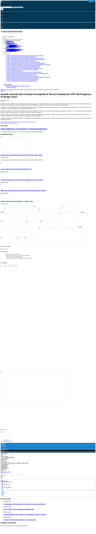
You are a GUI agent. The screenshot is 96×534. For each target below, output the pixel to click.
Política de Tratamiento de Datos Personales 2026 (17, 255)
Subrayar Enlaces (4, 464)
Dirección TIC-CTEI (9, 123)
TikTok (2, 450)
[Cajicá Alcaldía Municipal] (11, 31)
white (6, 463)
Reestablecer (4, 466)
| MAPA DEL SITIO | (7, 441)
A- (1, 457)
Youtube (3, 445)
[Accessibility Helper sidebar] (4, 453)
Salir (2, 454)
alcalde (24, 107)
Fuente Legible (4, 459)
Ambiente (11, 89)
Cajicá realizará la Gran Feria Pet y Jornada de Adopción (24, 129)
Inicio (2, 89)
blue (13, 463)
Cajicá (63, 111)
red (16, 463)
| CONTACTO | (6, 440)
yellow (23, 463)
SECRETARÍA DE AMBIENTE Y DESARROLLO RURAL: (18, 86)
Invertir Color (3, 469)
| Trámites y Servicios (11, 87)
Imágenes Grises (4, 467)
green (9, 463)
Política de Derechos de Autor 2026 (14, 256)
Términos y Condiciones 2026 (13, 254)
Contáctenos (4, 449)
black (2, 463)
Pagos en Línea (5, 452)
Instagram (3, 446)
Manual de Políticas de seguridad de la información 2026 (19, 258)
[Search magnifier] (2, 9)
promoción (34, 103)
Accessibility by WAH (5, 472)
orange (19, 463)
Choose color (4, 461)
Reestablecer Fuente (10, 457)
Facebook (3, 443)
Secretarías (6, 89)
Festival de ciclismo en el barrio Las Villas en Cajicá (18, 121)
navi (27, 463)
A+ (4, 457)
